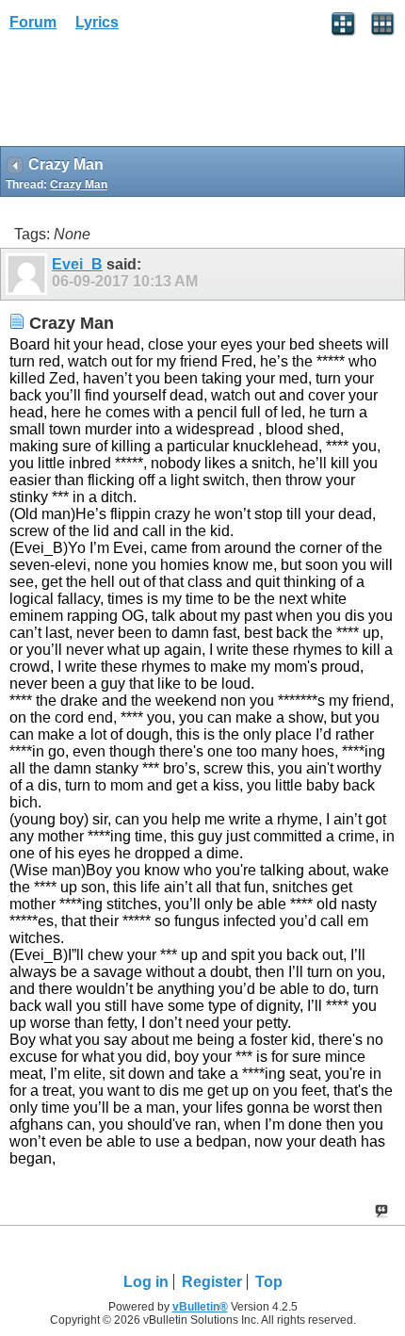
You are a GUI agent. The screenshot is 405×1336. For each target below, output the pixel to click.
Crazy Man (78, 184)
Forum (33, 22)
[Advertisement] (150, 95)
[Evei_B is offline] (29, 274)
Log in (146, 1282)
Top (269, 1282)
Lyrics (97, 22)
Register (212, 1282)
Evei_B (77, 264)
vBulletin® (200, 1306)
